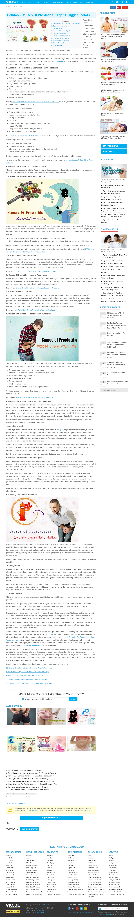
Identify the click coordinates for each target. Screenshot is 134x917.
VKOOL (43, 904)
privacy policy (107, 914)
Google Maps (40, 910)
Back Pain (71, 863)
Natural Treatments (74, 887)
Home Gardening (114, 882)
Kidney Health (10, 884)
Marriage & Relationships (96, 892)
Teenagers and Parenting (96, 889)
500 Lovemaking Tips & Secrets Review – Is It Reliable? (115, 315)
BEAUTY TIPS (52, 852)
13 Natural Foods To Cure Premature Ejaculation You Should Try (35, 102)
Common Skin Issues (33, 884)
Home (8, 7)
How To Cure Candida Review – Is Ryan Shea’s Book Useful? (31, 776)
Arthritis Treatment (32, 877)
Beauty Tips (51, 872)
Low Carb (9, 858)
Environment (113, 868)
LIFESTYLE (113, 852)
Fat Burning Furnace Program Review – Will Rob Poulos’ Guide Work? (116, 325)
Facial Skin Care (73, 872)
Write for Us (83, 912)
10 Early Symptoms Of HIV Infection (26, 136)
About (70, 912)
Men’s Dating (92, 865)
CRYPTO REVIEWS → (111, 146)
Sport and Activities (115, 887)
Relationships (78, 2)
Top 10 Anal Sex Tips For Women (114, 266)
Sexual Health (17, 7)
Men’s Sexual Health (33, 889)
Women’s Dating (93, 875)
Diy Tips (111, 858)
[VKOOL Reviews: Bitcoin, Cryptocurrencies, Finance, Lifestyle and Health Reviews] (13, 2)
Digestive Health (11, 892)
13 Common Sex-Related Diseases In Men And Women (28, 790)
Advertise (75, 912)
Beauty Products (52, 892)
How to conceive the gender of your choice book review (28, 787)
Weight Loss (51, 882)
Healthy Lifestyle (93, 872)
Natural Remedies (73, 884)
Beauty (46, 2)
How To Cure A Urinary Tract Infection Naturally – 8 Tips (36, 397)
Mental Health (10, 887)
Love (89, 855)
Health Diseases (31, 865)
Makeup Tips (51, 880)
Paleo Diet (50, 875)
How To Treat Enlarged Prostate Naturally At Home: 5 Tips (27, 672)
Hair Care (50, 858)
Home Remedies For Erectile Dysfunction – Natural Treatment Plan (32, 784)
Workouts (50, 855)
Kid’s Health (10, 868)
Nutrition (70, 858)
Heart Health (10, 875)
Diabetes (29, 855)
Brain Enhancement (32, 882)
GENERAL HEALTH (13, 852)
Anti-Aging (50, 863)
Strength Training (11, 894)
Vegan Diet (71, 868)
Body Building (10, 882)
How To (68, 2)
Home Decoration (114, 884)
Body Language (93, 870)
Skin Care (50, 870)
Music (111, 855)
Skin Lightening (73, 880)
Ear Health (9, 860)
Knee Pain (71, 865)
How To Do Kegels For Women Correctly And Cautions (35, 271)
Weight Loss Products (75, 892)
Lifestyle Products (114, 880)
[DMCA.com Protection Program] (13, 911)
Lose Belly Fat (31, 868)
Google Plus (40, 912)
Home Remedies (57, 2)
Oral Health (9, 865)
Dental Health (10, 880)
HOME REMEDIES (75, 852)
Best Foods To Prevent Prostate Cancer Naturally (24, 675)
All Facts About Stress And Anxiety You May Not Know (35, 310)
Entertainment (113, 872)
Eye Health (9, 863)
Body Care (50, 865)
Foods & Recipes (52, 887)
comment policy (33, 810)
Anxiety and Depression (34, 894)
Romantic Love (93, 868)
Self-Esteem (92, 863)
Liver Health (10, 872)
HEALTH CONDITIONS (35, 852)
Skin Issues (30, 860)
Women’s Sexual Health (34, 892)
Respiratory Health (32, 880)
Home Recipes (113, 875)
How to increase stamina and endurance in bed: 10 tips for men (31, 781)
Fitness (8, 855)
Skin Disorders (31, 863)
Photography (113, 870)
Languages (92, 860)
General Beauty (52, 889)
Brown (34, 797)
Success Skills (113, 877)
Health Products (31, 870)
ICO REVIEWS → (109, 152)
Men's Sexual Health (18, 793)
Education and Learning (116, 894)
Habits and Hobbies (94, 882)
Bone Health (10, 870)
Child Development (94, 877)
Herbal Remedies (73, 882)
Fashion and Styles (53, 894)
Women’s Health (11, 889)
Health (38, 2)
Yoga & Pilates (51, 884)
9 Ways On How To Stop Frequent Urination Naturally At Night (29, 683)
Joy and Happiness (94, 880)
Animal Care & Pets (115, 892)
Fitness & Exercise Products (77, 894)
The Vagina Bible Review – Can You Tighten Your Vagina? (29, 779)
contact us (87, 810)
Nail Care (71, 855)
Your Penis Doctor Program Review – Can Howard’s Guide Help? (116, 344)
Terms (100, 914)
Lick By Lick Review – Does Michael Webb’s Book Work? (113, 250)
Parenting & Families (95, 884)
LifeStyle (89, 2)
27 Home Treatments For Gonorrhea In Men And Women (27, 679)
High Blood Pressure (33, 887)
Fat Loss (50, 860)
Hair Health (71, 870)
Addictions (29, 858)
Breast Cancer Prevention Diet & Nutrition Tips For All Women (117, 354)
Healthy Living (72, 877)
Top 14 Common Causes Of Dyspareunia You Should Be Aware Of (32, 773)
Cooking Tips (113, 865)
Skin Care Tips (72, 875)
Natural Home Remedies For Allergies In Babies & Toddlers (38, 288)
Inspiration (91, 858)
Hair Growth (51, 877)
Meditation (71, 860)
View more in (108, 390)
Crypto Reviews (27, 2)
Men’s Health (10, 877)
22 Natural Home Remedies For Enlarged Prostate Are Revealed (30, 668)
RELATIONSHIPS (95, 852)
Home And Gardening (116, 889)
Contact (90, 912)
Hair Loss (50, 868)
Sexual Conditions (30, 793)
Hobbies (111, 860)
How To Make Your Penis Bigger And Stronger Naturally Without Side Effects (113, 36)
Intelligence (112, 863)
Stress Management (95, 887)
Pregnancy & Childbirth (75, 889)
